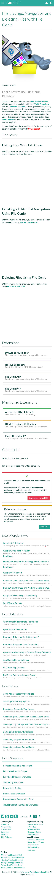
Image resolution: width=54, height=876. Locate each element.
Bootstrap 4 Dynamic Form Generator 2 (21, 644)
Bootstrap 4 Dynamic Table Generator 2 (21, 637)
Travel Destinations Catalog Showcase (20, 805)
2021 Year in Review (12, 603)
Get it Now (44, 527)
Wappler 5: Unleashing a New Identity (20, 595)
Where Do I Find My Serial (11, 865)
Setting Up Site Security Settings (18, 732)
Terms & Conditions (36, 839)
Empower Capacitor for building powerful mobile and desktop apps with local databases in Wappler (27, 561)
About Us (5, 824)
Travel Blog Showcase (13, 782)
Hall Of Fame (6, 837)
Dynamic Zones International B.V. (35, 872)
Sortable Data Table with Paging (17, 766)
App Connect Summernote (15, 629)
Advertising (6, 829)
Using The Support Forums (12, 862)
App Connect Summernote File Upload (20, 622)
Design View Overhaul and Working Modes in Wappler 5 (27, 588)
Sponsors (5, 832)
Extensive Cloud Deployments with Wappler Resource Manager (27, 580)
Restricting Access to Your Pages (18, 709)
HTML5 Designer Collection (20, 424)
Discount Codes (34, 832)
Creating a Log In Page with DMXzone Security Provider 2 (27, 724)
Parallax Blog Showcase (14, 793)
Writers (4, 834)
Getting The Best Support (12, 860)
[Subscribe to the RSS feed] (16, 816)
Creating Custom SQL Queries (17, 701)
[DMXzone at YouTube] (7, 816)
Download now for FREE (38, 498)
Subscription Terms (36, 842)
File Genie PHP (37, 102)
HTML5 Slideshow (15, 364)
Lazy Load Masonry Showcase (17, 777)
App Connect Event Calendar (16, 660)
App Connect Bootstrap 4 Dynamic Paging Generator (27, 652)
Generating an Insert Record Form (18, 747)
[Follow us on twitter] (11, 816)
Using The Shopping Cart (11, 855)
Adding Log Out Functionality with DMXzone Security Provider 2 (27, 716)
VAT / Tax (32, 827)
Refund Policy (33, 847)
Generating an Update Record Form (19, 739)
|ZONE (8, 3)
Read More (8, 556)
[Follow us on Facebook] (2, 816)
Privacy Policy (33, 845)
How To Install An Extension (13, 868)
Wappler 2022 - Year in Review (16, 551)
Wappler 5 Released (12, 573)
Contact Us (6, 827)
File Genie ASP (13, 376)
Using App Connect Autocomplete (18, 694)
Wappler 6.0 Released (13, 543)
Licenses (31, 850)
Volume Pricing (34, 829)
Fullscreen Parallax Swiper (15, 771)
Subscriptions (33, 834)
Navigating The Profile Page (12, 857)
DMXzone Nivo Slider (17, 352)
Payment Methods (35, 824)
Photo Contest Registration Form (18, 799)
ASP (46, 102)
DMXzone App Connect (14, 667)
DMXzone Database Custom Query (19, 675)
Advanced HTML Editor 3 (19, 412)
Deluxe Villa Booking (12, 788)
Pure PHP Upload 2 (15, 436)
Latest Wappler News (15, 535)
